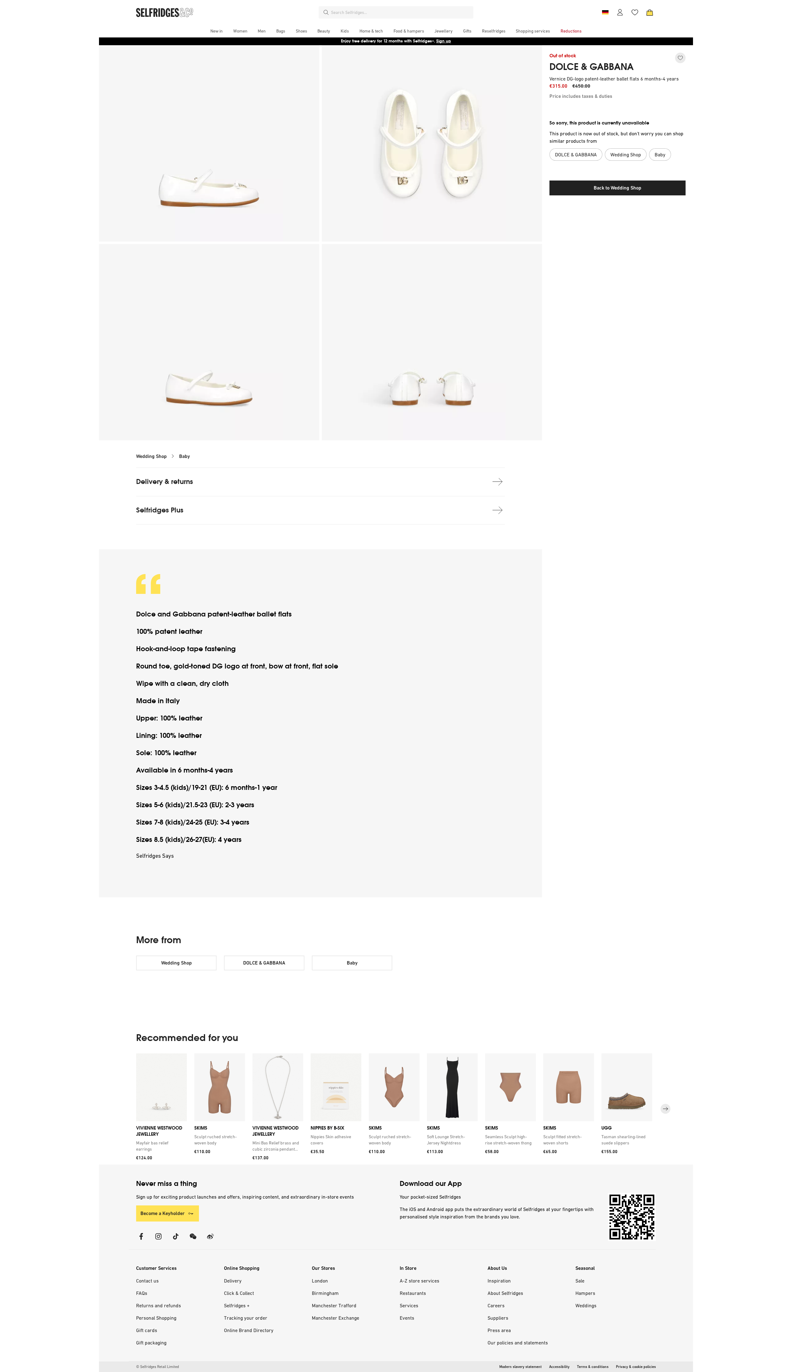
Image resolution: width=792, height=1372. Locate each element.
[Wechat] (193, 1240)
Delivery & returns (164, 481)
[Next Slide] (665, 1109)
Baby (184, 456)
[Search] (326, 12)
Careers (496, 1305)
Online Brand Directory (248, 1330)
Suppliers (498, 1318)
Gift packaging (151, 1342)
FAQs (141, 1293)
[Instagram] (158, 1240)
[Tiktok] (176, 1240)
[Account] (620, 12)
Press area (499, 1330)
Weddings (585, 1305)
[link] (160, 1146)
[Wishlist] (635, 12)
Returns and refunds (158, 1305)
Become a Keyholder (162, 1213)
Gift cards (146, 1330)
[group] (396, 1109)
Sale (579, 1280)
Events (407, 1318)
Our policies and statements (518, 1342)
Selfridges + (237, 1305)
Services (409, 1305)
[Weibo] (210, 1240)
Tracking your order (245, 1318)
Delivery (233, 1280)
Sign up (443, 41)
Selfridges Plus (159, 510)
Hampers (585, 1293)
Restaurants (413, 1293)
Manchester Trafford (334, 1305)
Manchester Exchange (335, 1318)
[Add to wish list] (680, 58)
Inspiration (499, 1280)
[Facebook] (141, 1240)
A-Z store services (419, 1280)
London (320, 1280)
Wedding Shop (151, 456)
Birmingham (325, 1293)
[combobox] (401, 12)
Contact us (147, 1280)
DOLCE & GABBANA (591, 66)
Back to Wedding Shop (617, 188)
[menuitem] (216, 31)
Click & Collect (239, 1293)
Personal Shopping (156, 1318)
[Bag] (650, 12)
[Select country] (605, 12)
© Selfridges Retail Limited (157, 1367)
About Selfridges (505, 1293)
